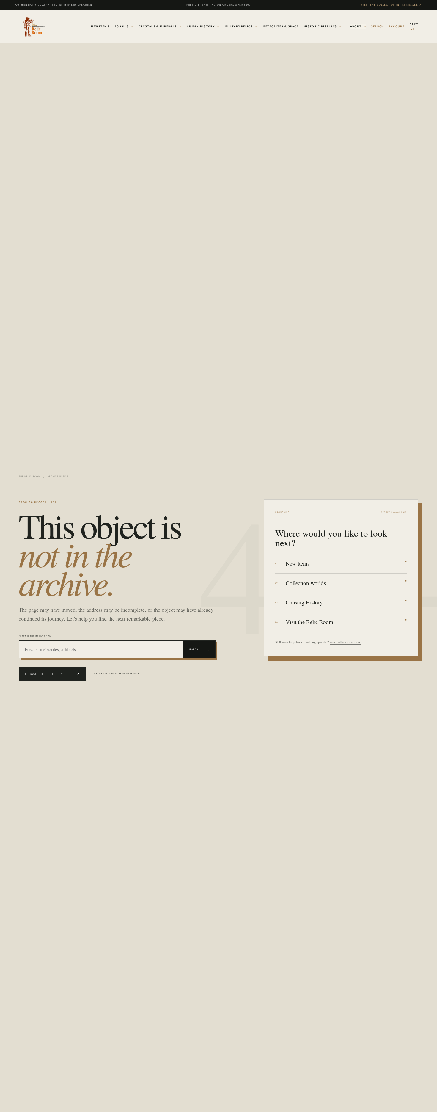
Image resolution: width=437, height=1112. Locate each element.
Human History (203, 26)
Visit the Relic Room (346, 622)
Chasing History (346, 602)
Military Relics (241, 26)
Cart (414, 26)
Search (199, 649)
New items (346, 563)
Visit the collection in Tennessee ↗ (391, 5)
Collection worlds (346, 583)
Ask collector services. (345, 642)
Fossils (124, 26)
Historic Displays (323, 26)
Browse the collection (52, 674)
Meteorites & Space (280, 26)
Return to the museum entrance (116, 673)
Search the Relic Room (35, 635)
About (358, 26)
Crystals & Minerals (160, 26)
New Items (100, 26)
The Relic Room (29, 476)
